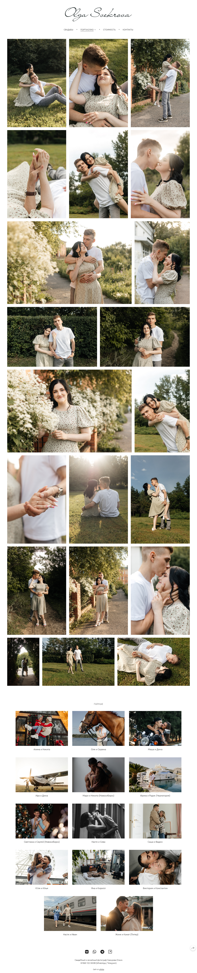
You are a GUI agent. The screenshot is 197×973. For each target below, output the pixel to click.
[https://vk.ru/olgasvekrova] (87, 951)
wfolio (101, 969)
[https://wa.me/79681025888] (94, 951)
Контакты (128, 29)
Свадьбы (68, 29)
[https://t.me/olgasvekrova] (102, 951)
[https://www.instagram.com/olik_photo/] (110, 951)
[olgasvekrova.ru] (98, 14)
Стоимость (109, 29)
